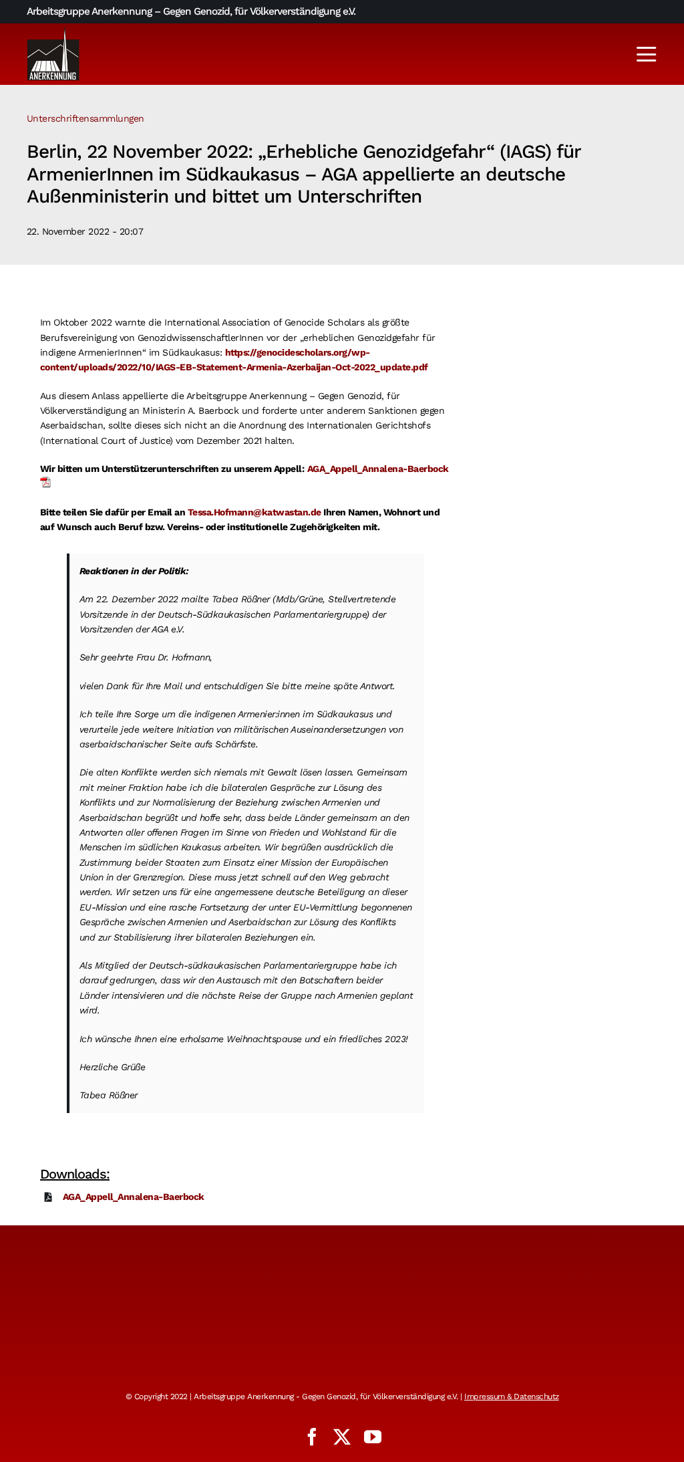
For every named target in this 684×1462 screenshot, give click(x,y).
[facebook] (312, 1436)
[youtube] (372, 1436)
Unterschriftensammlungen (85, 118)
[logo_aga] (53, 31)
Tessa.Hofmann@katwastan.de (254, 512)
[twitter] (342, 1436)
